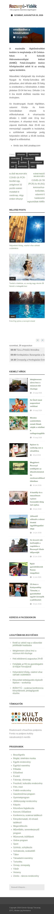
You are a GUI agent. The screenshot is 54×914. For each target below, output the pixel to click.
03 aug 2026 (37, 437)
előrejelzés (21, 154)
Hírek (12, 240)
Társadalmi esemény (23, 858)
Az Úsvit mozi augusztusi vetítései (36, 403)
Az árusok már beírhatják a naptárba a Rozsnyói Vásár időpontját (37, 546)
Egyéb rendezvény (22, 762)
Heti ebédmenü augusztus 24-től (28, 659)
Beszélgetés (19, 755)
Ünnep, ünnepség (21, 865)
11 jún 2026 (37, 577)
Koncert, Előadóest (22, 812)
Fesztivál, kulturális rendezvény (27, 783)
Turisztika (17, 862)
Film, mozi (18, 787)
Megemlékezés (20, 826)
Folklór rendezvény (22, 790)
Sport (15, 844)
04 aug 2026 (37, 410)
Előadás (17, 769)
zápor (33, 166)
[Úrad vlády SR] (27, 718)
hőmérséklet (15, 159)
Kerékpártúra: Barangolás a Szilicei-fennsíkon (28, 355)
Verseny (17, 872)
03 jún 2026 (37, 604)
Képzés (16, 805)
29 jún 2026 (37, 509)
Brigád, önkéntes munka (24, 758)
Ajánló (13, 316)
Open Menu (42, 7)
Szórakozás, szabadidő (24, 851)
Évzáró (16, 776)
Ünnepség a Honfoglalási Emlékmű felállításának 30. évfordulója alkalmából (28, 360)
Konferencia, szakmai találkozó (27, 815)
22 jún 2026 (37, 557)
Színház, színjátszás (22, 847)
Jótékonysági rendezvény (25, 801)
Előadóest (18, 773)
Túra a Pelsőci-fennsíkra (25, 350)
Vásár (16, 869)
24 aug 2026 (37, 393)
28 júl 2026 (37, 455)
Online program (20, 840)
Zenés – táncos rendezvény (26, 876)
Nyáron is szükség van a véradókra (36, 448)
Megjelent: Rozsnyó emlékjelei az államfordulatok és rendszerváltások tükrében (37, 471)
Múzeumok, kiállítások (23, 837)
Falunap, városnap (22, 780)
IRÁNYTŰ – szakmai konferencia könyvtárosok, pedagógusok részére (28, 690)
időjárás (14, 162)
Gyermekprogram (21, 797)
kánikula (24, 162)
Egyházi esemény (21, 765)
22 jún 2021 (22, 37)
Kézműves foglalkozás (23, 808)
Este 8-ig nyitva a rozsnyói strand (22, 321)
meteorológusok (36, 162)
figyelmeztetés (34, 154)
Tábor (16, 854)
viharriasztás (22, 166)
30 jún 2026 (37, 485)
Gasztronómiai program (24, 794)
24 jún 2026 (37, 533)
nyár (12, 166)
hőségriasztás (29, 159)
